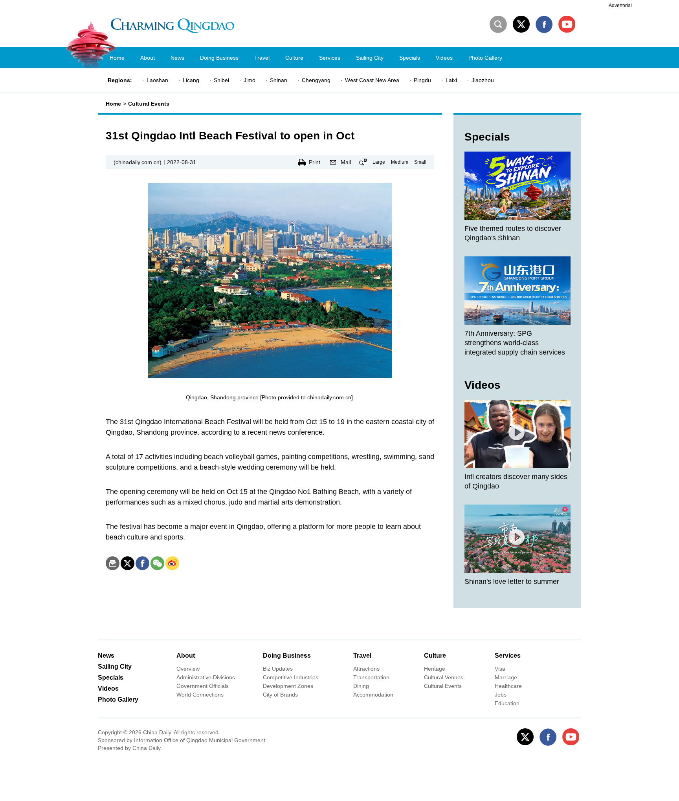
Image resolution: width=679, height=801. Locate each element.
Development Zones (288, 686)
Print (314, 162)
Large (379, 162)
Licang (191, 80)
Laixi (451, 80)
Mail (346, 162)
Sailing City (115, 666)
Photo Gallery (118, 699)
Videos (482, 385)
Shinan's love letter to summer (511, 581)
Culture (435, 655)
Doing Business (287, 655)
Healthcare (508, 686)
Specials (487, 137)
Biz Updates (278, 669)
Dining (361, 686)
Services (508, 655)
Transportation (371, 677)
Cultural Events (148, 104)
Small (420, 162)
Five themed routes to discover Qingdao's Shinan (512, 233)
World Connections (200, 694)
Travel (362, 655)
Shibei (221, 80)
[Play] (517, 434)
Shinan (278, 80)
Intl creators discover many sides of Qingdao (515, 481)
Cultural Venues (443, 677)
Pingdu (422, 80)
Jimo (249, 80)
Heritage (434, 669)
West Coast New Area (372, 80)
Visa (500, 669)
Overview (188, 669)
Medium (399, 162)
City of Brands (280, 694)
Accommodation (373, 694)
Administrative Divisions (205, 677)
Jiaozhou (483, 80)
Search (498, 24)
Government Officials (202, 686)
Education (507, 703)
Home (113, 104)
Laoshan (157, 80)
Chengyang (316, 80)
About (185, 655)
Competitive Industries (290, 677)
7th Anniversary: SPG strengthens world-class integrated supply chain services (514, 342)
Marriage (506, 677)
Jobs (500, 694)
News (106, 655)
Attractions (366, 669)
